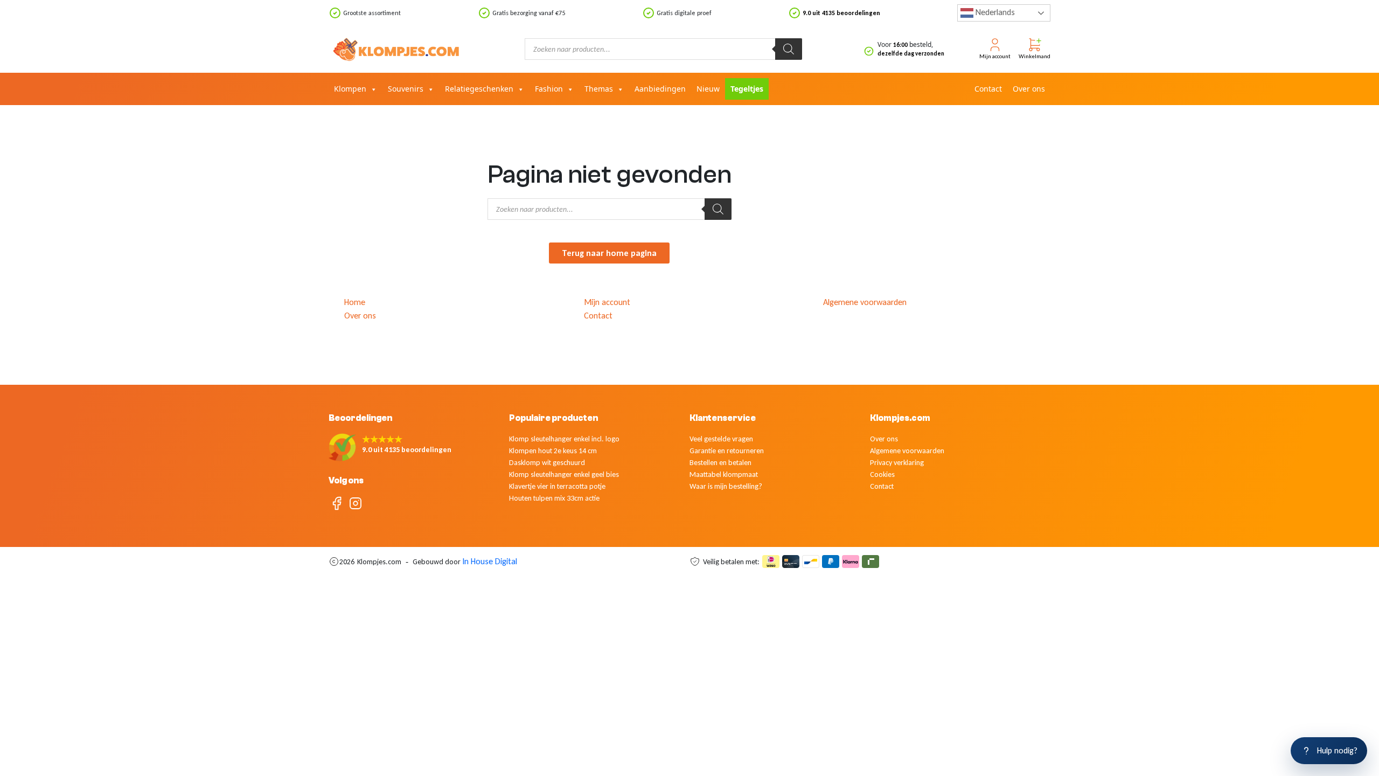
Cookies (882, 474)
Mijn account (607, 302)
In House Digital (489, 561)
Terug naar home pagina (609, 253)
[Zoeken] (788, 49)
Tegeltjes (746, 89)
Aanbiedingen (660, 89)
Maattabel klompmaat (724, 474)
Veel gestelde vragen (721, 439)
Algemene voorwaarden (865, 302)
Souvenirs (405, 89)
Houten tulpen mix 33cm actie (554, 498)
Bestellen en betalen (720, 462)
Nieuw (708, 89)
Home (354, 302)
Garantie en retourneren (727, 450)
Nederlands (994, 12)
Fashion (549, 89)
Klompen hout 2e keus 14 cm (553, 450)
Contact (988, 89)
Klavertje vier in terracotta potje (557, 486)
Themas (598, 89)
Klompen (350, 89)
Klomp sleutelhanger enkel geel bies (564, 474)
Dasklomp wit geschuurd (547, 462)
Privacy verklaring (897, 462)
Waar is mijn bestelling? (726, 486)
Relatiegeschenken (479, 89)
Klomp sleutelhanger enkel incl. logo (564, 439)
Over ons (1029, 89)
